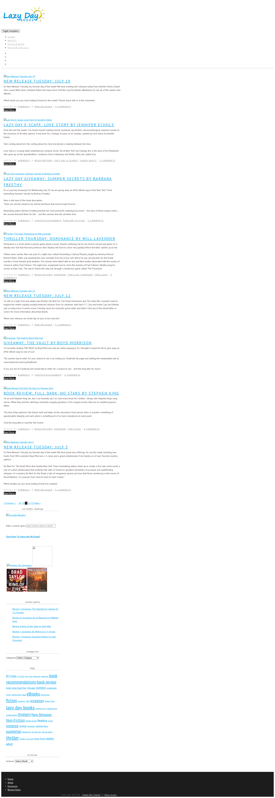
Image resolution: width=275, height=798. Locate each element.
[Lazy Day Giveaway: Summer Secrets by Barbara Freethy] (32, 173)
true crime (30, 739)
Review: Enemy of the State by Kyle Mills (31, 626)
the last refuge (47, 732)
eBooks (33, 693)
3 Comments (107, 160)
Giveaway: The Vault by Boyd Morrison (48, 342)
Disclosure (16, 44)
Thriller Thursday (80, 275)
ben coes (29, 676)
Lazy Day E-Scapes (66, 160)
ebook (24, 695)
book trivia (11, 687)
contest (41, 688)
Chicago (31, 687)
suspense (13, 731)
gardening (21, 701)
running (23, 726)
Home (11, 37)
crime (8, 694)
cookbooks (51, 688)
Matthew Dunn (40, 708)
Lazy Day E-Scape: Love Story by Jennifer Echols (59, 124)
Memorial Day (52, 708)
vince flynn (39, 738)
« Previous (9, 503)
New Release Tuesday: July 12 (37, 295)
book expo (45, 676)
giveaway (37, 700)
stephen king (42, 726)
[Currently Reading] (15, 515)
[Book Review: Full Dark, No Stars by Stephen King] (28, 388)
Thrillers (101, 275)
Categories (11, 657)
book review (46, 682)
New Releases (43, 107)
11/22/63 (20, 676)
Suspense (60, 275)
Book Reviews (44, 160)
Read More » (10, 110)
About (12, 40)
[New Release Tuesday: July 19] (19, 76)
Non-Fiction (15, 720)
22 (32, 503)
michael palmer (11, 715)
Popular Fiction (74, 220)
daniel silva (16, 694)
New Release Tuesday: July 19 (37, 81)
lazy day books (20, 707)
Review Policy (18, 47)
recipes (50, 721)
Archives (10, 761)
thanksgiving (26, 732)
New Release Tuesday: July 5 (36, 447)
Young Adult (88, 160)
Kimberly (24, 107)
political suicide (31, 721)
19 (23, 503)
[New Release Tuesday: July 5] (19, 442)
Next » (37, 503)
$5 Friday (11, 676)
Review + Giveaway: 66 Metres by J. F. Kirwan (33, 631)
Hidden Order (50, 701)
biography (37, 676)
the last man (36, 732)
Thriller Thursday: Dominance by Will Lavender (59, 238)
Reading (42, 720)
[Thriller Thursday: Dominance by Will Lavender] (27, 233)
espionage (45, 694)
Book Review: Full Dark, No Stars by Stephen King (61, 393)
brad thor (22, 687)
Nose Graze (111, 795)
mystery (24, 714)
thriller (12, 738)
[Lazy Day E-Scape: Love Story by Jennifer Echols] (28, 119)
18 (19, 503)
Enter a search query (16, 525)
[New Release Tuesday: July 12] (19, 290)
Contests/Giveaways (48, 220)
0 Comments (63, 107)
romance (12, 726)
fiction (11, 700)
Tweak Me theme (91, 795)
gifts (27, 701)
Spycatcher (31, 726)
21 (29, 503)
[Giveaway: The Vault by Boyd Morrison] (23, 338)
